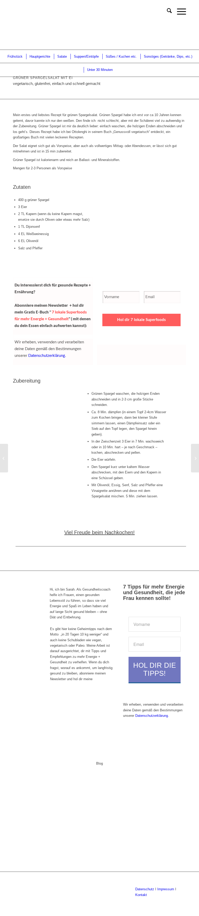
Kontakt (141, 895)
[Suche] (167, 11)
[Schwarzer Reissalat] (4, 458)
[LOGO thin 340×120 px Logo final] (13, 11)
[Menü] (179, 11)
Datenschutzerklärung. (47, 356)
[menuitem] (167, 11)
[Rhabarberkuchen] (195, 458)
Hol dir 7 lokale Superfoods (141, 320)
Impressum (165, 889)
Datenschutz (144, 889)
